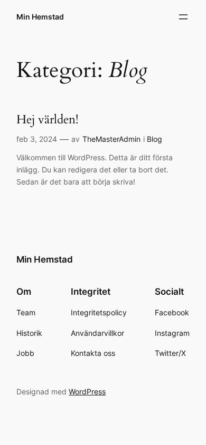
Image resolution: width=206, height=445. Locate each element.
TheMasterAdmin (111, 138)
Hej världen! (47, 119)
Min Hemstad (40, 16)
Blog (154, 138)
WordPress (87, 391)
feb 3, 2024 (36, 138)
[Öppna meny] (183, 17)
